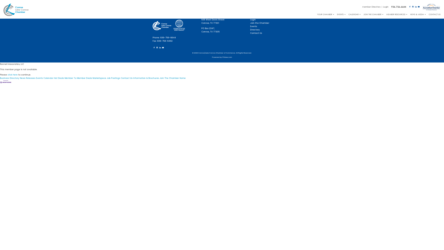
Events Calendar (44, 78)
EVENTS (340, 15)
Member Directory (371, 7)
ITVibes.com (227, 57)
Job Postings (113, 78)
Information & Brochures (146, 78)
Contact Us (256, 33)
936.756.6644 (398, 6)
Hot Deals (59, 78)
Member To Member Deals (78, 78)
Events (253, 26)
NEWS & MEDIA (417, 15)
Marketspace (99, 78)
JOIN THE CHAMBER (372, 15)
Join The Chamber (169, 78)
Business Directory (9, 78)
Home (183, 78)
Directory (255, 29)
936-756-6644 (168, 37)
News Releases (27, 78)
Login (385, 7)
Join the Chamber (259, 23)
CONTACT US (435, 15)
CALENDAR (353, 15)
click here (13, 74)
